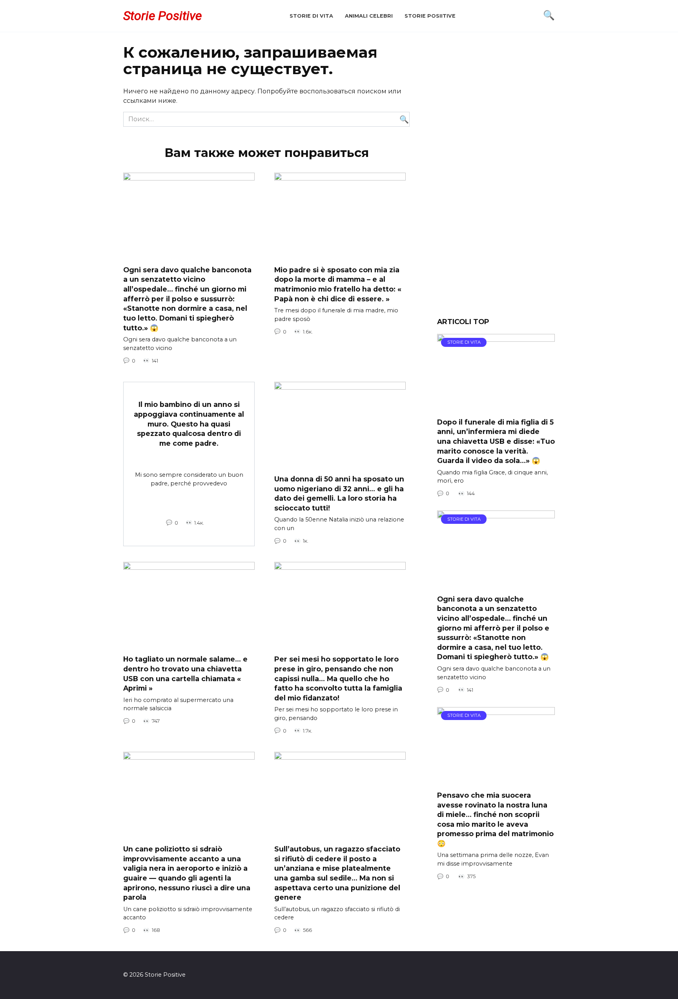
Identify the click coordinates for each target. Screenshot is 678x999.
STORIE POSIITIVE (430, 16)
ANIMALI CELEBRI (369, 16)
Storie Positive (162, 15)
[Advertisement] (496, 180)
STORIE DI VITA (311, 16)
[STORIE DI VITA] (496, 406)
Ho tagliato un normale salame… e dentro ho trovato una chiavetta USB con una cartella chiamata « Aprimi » (185, 673)
